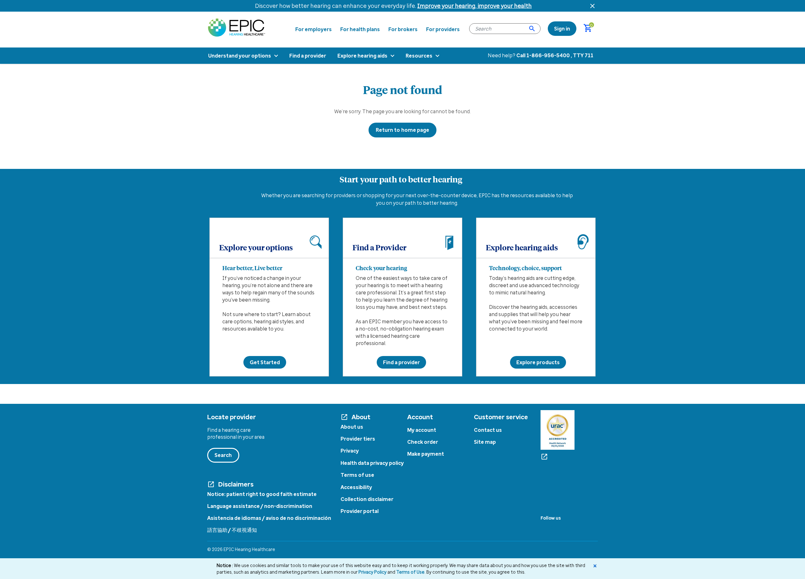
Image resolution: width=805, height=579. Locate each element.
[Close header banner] (592, 6)
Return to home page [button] (403, 129)
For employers (313, 29)
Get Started (265, 362)
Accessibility (356, 487)
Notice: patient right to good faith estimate (262, 494)
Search (223, 455)
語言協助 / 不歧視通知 (232, 529)
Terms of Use (410, 572)
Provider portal (360, 511)
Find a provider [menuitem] (307, 55)
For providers (443, 29)
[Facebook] (542, 527)
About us (352, 426)
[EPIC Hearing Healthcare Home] (236, 27)
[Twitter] (553, 527)
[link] (562, 28)
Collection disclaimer (367, 499)
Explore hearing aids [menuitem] (362, 55)
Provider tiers (358, 438)
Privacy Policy (372, 572)
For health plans (360, 29)
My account (421, 429)
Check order (422, 441)
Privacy (350, 450)
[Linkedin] (566, 527)
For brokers (403, 29)
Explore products (538, 362)
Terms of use (357, 474)
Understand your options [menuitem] (239, 55)
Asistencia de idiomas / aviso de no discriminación (269, 518)
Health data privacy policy (372, 462)
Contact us (488, 429)
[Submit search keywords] (532, 28)
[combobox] (505, 28)
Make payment (425, 453)
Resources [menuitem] (419, 55)
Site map (485, 441)
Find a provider (401, 362)
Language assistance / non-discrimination (259, 506)
